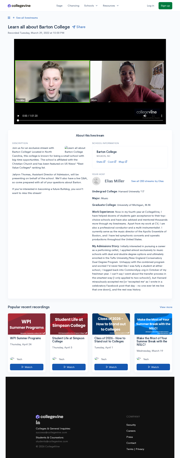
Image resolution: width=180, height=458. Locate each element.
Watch (28, 367)
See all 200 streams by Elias (147, 181)
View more (166, 307)
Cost (110, 161)
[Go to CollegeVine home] (19, 6)
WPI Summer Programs (25, 338)
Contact (131, 442)
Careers (131, 430)
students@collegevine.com (52, 441)
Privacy (140, 449)
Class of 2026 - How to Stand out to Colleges (110, 339)
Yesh (19, 359)
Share (80, 27)
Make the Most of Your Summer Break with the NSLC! (152, 341)
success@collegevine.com (51, 432)
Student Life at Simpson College (68, 339)
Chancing (73, 5)
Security (131, 424)
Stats (99, 161)
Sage (59, 5)
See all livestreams (27, 17)
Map (121, 161)
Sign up (165, 5)
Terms (130, 449)
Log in (150, 5)
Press (129, 437)
